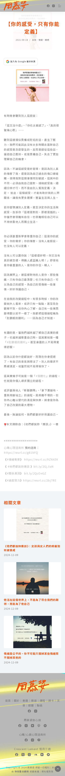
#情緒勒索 (13, 459)
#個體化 (41, 376)
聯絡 (40, 705)
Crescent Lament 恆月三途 (32, 749)
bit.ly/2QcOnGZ (35, 473)
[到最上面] (58, 769)
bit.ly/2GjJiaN (44, 466)
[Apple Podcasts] (38, 725)
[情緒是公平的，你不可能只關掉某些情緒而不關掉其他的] (32, 632)
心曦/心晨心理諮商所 (32, 734)
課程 (43, 701)
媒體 (31, 705)
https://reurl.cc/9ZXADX (41, 459)
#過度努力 (13, 480)
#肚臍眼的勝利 (16, 342)
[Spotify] (45, 725)
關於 (17, 701)
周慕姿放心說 (32, 720)
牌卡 (51, 701)
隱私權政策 (47, 771)
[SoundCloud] (35, 754)
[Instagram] (53, 6)
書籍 (25, 701)
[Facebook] (48, 6)
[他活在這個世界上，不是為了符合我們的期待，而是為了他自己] (32, 578)
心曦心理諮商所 (14, 448)
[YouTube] (32, 725)
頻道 (34, 701)
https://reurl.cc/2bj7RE (39, 480)
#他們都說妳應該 (19, 466)
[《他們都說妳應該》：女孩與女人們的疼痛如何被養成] (32, 524)
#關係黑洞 (13, 473)
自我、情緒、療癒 (40, 39)
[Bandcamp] (48, 754)
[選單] (59, 5)
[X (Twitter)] (23, 754)
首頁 (8, 701)
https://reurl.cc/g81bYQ (21, 453)
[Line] (38, 740)
